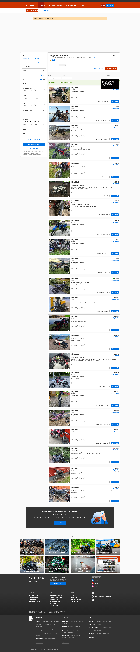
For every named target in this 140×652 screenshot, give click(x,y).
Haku (41, 5)
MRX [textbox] (43, 79)
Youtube (96, 583)
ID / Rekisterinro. (41, 58)
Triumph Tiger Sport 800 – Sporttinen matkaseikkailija (83, 547)
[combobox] (34, 75)
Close (117, 81)
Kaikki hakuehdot (35, 139)
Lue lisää (59, 523)
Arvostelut (73, 5)
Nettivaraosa (46, 1)
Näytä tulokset (33, 144)
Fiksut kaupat (80, 5)
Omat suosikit (32, 599)
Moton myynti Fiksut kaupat (100, 592)
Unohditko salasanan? (56, 597)
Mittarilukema (26, 119)
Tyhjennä (42, 61)
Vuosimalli (25, 103)
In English (112, 1)
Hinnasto (73, 595)
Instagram (97, 586)
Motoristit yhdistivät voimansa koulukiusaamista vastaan (32, 547)
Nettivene (36, 1)
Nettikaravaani (52, 1)
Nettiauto (28, 1)
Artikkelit (66, 5)
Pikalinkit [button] (59, 5)
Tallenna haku (46, 10)
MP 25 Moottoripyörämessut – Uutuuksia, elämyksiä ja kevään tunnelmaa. (57, 564)
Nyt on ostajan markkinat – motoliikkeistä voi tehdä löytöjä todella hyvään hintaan (57, 547)
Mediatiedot (74, 597)
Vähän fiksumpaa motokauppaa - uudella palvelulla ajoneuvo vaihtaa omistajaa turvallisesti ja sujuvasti (83, 564)
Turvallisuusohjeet (55, 601)
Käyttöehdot (53, 603)
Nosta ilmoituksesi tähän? (66, 82)
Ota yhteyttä (74, 601)
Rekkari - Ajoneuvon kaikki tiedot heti (102, 599)
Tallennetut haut (33, 595)
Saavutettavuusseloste (56, 605)
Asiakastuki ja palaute (56, 595)
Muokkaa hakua (33, 10)
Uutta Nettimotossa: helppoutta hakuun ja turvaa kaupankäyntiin (108, 564)
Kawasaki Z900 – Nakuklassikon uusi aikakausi (108, 547)
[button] (54, 77)
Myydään (29, 14)
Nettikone (41, 1)
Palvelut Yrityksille (76, 599)
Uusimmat (47, 5)
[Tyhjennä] (44, 75)
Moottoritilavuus (27, 88)
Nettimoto (31, 5)
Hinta (24, 95)
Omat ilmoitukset (33, 597)
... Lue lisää (93, 57)
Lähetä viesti (115, 101)
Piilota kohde (51, 88)
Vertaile (82, 97)
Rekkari (57, 1)
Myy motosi (110, 5)
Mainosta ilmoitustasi (34, 601)
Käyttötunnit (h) (38, 121)
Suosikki (75, 97)
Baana (61, 1)
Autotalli (32, 1)
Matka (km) (28, 121)
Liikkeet (53, 5)
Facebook (97, 580)
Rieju (33, 14)
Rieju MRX (84, 95)
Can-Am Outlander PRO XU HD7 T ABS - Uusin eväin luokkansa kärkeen (32, 564)
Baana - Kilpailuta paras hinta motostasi (102, 596)
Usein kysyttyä (54, 599)
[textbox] (33, 75)
